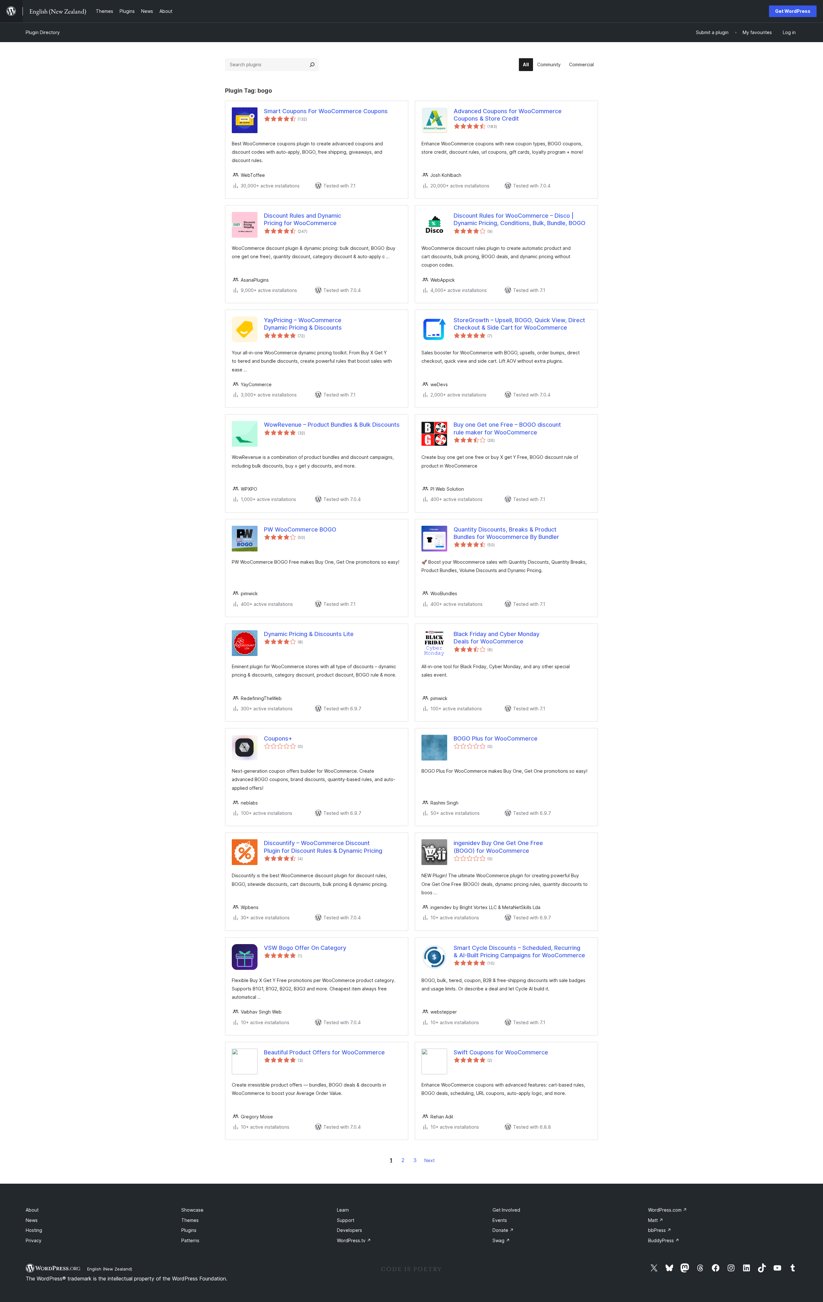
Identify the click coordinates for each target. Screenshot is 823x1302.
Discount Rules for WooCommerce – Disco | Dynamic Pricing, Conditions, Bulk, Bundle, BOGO (519, 219)
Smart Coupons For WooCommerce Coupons (326, 111)
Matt (655, 1220)
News (32, 1220)
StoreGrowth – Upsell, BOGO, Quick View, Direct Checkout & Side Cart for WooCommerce (519, 324)
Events (500, 1220)
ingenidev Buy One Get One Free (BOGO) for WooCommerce (498, 847)
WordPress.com (667, 1210)
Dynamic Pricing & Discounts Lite (309, 634)
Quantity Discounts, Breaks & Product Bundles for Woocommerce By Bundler (506, 533)
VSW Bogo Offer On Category (305, 947)
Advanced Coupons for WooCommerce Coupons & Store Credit (508, 115)
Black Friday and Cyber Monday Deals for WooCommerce (496, 638)
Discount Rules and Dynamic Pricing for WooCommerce (302, 219)
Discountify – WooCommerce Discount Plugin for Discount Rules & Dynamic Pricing (323, 847)
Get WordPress (792, 11)
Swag (501, 1240)
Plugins (188, 1230)
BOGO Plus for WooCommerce (496, 738)
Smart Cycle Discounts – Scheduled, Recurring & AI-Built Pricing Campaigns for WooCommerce (519, 951)
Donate (503, 1230)
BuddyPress (663, 1240)
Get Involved (506, 1210)
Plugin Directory (43, 32)
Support (345, 1220)
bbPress (659, 1230)
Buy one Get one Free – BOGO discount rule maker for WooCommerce (507, 428)
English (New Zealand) (109, 1268)
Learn (343, 1210)
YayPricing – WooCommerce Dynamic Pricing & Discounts (303, 324)
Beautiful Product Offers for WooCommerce (324, 1052)
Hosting (34, 1230)
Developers (349, 1230)
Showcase (192, 1210)
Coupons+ (278, 738)
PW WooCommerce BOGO (300, 529)
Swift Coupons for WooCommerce (501, 1052)
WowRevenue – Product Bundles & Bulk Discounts (332, 424)
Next (429, 1160)
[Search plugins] (312, 64)
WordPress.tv (354, 1240)
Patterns (190, 1240)
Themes (190, 1220)
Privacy (33, 1240)
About (32, 1210)
